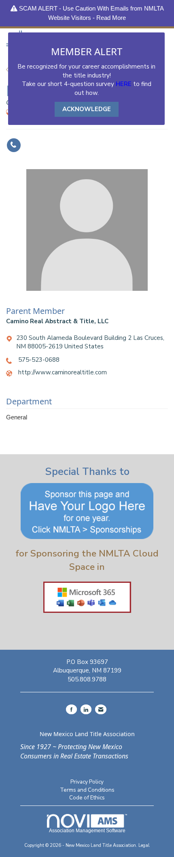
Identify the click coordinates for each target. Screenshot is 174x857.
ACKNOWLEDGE (86, 109)
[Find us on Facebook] (71, 709)
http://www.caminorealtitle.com (62, 372)
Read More (111, 17)
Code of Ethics (87, 797)
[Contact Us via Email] (100, 709)
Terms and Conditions (87, 790)
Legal (144, 845)
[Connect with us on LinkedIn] (86, 709)
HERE (124, 84)
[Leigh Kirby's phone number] (13, 145)
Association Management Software (87, 830)
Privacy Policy (87, 782)
